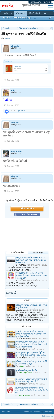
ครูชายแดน (16, 151)
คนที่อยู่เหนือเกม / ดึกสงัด (26, 370)
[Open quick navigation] (51, 28)
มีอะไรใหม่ (34, 13)
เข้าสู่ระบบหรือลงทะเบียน (40, 2)
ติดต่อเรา (37, 412)
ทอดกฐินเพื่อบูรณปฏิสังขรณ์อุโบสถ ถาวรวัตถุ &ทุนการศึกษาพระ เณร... (31, 353)
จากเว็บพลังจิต (17, 252)
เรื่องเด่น (6, 18)
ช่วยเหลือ (48, 412)
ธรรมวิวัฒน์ (21, 265)
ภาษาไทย (6, 412)
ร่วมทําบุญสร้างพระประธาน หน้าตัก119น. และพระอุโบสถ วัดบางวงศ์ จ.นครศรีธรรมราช (31, 344)
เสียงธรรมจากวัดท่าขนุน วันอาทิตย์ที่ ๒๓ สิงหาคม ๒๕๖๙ (31, 362)
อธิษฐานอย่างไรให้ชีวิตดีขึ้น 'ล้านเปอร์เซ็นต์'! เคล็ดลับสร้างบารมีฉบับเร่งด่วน (31, 390)
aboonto (15, 46)
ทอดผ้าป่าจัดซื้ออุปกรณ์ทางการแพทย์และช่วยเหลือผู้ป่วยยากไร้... (31, 380)
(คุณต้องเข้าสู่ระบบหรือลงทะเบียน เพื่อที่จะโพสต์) (29, 200)
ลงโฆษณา (28, 412)
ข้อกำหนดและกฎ (47, 416)
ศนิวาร (14, 90)
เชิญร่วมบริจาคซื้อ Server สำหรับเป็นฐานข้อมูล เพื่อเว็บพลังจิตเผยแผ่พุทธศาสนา (31, 259)
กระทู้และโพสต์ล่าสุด (22, 18)
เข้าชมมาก (27, 326)
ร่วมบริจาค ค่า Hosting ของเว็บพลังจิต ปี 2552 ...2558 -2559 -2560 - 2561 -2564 (31, 275)
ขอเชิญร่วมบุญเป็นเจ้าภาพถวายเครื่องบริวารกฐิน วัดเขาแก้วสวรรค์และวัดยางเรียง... (31, 333)
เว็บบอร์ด (20, 13)
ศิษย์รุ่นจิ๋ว (24, 349)
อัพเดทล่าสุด (37, 252)
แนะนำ (27, 300)
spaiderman (21, 310)
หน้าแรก (8, 13)
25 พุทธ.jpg (17, 66)
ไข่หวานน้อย (25, 339)
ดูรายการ (21, 111)
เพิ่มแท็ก (8, 38)
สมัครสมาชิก (27, 208)
